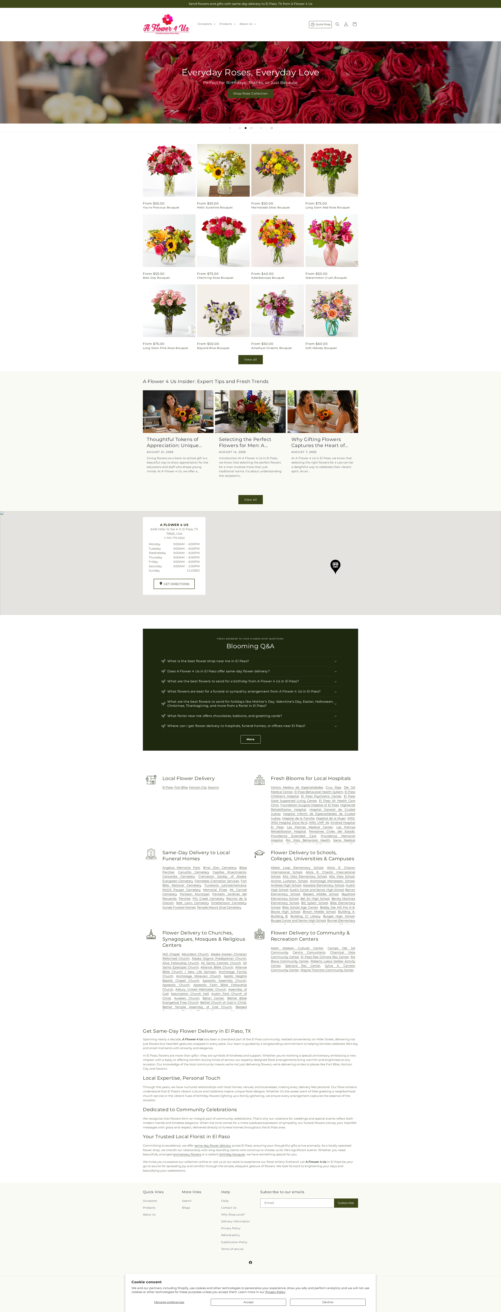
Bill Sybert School (314, 903)
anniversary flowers (187, 1154)
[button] (206, 24)
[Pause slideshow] (271, 128)
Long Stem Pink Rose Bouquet (165, 348)
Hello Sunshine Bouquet (215, 207)
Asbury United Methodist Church (200, 989)
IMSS (351, 818)
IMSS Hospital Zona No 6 (289, 822)
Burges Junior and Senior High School (298, 920)
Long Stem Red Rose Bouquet (327, 207)
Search (186, 1201)
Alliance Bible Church (217, 967)
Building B (279, 916)
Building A (346, 911)
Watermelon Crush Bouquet (326, 278)
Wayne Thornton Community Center (327, 970)
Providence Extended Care (293, 836)
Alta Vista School (342, 876)
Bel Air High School (315, 898)
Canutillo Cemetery (193, 872)
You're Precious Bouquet (161, 207)
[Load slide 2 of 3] (246, 128)
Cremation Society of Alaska (222, 876)
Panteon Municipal (194, 894)
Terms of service (232, 1249)
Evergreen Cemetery (177, 881)
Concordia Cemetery (178, 876)
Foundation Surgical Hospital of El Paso (309, 805)
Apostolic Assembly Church (224, 980)
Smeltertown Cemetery (228, 903)
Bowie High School (285, 911)
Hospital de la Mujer (331, 818)
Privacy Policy (275, 1292)
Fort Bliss (181, 787)
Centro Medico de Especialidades (297, 787)
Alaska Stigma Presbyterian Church (219, 958)
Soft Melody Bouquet (321, 348)
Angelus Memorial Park (181, 867)
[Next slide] (261, 128)
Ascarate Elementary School (323, 885)
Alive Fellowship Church (180, 963)
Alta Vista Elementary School (305, 876)
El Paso (167, 787)
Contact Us (228, 1207)
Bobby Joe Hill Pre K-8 (337, 907)
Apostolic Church (176, 985)
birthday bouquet (232, 1154)
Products (149, 1207)
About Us (149, 1214)
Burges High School (339, 916)
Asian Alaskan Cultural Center (297, 948)
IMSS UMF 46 (319, 822)
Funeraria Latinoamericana (225, 885)
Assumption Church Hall (190, 993)
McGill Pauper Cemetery (181, 890)
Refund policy (230, 1235)
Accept (248, 1302)
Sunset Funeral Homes (179, 907)
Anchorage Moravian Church (198, 976)
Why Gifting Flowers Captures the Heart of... (319, 442)
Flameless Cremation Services (217, 881)
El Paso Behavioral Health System (318, 792)
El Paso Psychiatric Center (321, 796)
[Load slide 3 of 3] (251, 128)
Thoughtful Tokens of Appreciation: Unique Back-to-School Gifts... (173, 442)
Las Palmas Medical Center (310, 827)
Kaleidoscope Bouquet (268, 278)
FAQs (225, 1201)
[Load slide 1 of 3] (240, 128)
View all (250, 359)
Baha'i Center (213, 998)
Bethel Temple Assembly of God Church (197, 1007)
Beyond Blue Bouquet (213, 348)
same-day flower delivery (213, 1145)
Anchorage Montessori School (332, 881)
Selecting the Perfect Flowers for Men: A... (245, 442)
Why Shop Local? (233, 1214)
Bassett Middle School (321, 894)
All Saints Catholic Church (221, 963)
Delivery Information (235, 1221)
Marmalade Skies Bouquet (270, 207)
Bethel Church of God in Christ (223, 1002)
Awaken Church (186, 998)
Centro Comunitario (309, 952)
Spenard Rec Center (302, 966)
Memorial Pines (215, 890)
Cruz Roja (333, 787)
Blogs (186, 1207)
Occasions (150, 1201)
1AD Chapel (171, 954)
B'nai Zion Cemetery (219, 867)
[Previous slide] (230, 128)
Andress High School (286, 885)
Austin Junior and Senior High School (317, 890)
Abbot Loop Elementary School (297, 867)
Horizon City (197, 787)
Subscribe (346, 1203)
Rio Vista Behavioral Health (308, 840)
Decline (327, 1302)
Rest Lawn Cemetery (192, 903)
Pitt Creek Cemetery (208, 898)
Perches (184, 898)
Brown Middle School (319, 911)
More (251, 739)
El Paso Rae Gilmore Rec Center (325, 957)
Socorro (213, 787)
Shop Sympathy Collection (250, 99)
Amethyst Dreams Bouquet (271, 348)
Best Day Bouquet (156, 278)
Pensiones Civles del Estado (332, 831)
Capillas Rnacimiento (229, 872)
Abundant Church (195, 954)
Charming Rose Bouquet (215, 278)
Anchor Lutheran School (289, 881)
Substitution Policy (234, 1242)
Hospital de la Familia (298, 818)
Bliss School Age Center (300, 907)
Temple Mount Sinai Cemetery (219, 907)
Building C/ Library (305, 916)
